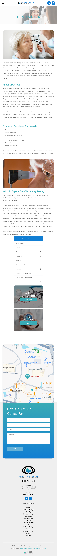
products (18, 269)
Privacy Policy (37, 548)
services (18, 247)
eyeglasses (19, 256)
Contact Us (28, 323)
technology (19, 282)
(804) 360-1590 (28, 494)
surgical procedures (21, 264)
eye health (19, 260)
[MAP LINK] (28, 374)
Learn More (28, 299)
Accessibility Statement (26, 548)
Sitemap (43, 548)
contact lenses (20, 252)
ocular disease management (24, 277)
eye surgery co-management (24, 273)
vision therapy (20, 243)
